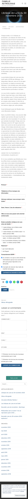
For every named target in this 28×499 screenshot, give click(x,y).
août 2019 (4, 452)
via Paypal (5, 251)
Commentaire (5, 319)
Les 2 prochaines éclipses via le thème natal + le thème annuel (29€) (13, 237)
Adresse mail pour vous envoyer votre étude (13, 200)
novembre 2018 (5, 467)
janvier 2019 (4, 459)
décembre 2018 (5, 463)
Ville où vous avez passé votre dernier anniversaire (13, 215)
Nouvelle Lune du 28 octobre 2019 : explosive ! (11, 417)
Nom (3, 333)
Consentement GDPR (8, 254)
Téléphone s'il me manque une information (10, 192)
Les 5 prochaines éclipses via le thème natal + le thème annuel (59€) (13, 241)
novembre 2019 (5, 441)
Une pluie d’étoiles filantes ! (9, 400)
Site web (4, 347)
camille (4, 26)
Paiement (4, 245)
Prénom (4, 185)
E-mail (3, 340)
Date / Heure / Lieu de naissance (11, 207)
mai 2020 (4, 431)
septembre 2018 (6, 474)
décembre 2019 (5, 438)
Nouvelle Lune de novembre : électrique (13, 407)
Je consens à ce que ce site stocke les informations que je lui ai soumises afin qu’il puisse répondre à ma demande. (13, 261)
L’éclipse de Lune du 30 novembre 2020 (13, 392)
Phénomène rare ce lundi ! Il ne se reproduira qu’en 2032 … (11, 411)
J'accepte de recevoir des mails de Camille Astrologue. (12, 268)
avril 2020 (4, 434)
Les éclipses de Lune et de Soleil (10, 403)
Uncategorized (20, 26)
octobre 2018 (5, 470)
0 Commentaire (6, 28)
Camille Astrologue (8, 2)
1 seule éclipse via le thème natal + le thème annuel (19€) (13, 232)
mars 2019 (4, 456)
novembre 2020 (6, 427)
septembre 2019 (6, 449)
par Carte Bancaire (8, 249)
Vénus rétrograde (6, 396)
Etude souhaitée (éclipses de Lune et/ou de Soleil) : (11, 223)
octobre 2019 (5, 445)
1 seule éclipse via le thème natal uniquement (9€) (12, 228)
